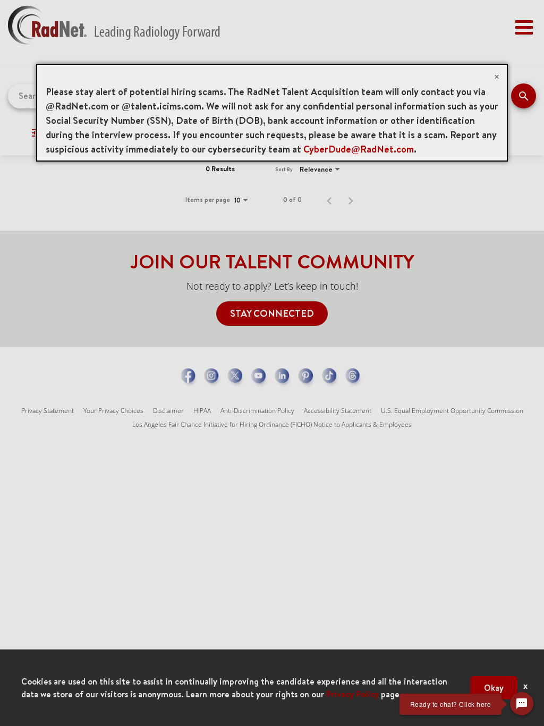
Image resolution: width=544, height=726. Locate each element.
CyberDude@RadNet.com (358, 149)
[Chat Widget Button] (521, 703)
